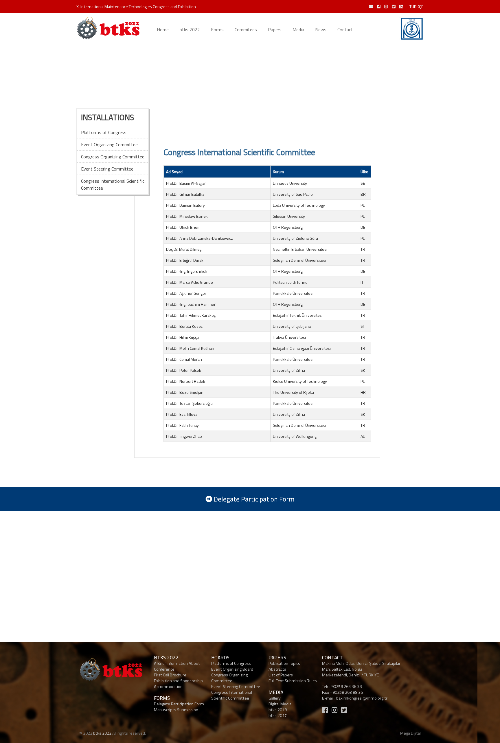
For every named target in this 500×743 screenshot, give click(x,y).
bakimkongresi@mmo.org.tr (361, 698)
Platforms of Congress (231, 663)
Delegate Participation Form (179, 704)
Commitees (246, 29)
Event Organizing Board (232, 669)
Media (298, 29)
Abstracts (277, 669)
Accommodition (168, 686)
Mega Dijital (410, 733)
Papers (275, 29)
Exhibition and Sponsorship (178, 681)
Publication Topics (284, 663)
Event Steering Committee (235, 686)
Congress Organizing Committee (229, 678)
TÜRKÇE (416, 6)
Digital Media (280, 704)
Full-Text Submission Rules (293, 681)
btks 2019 (278, 710)
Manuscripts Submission (176, 710)
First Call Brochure (170, 675)
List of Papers (281, 675)
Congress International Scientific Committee (231, 695)
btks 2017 (278, 715)
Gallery (275, 698)
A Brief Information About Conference (177, 666)
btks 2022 (190, 29)
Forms (217, 29)
